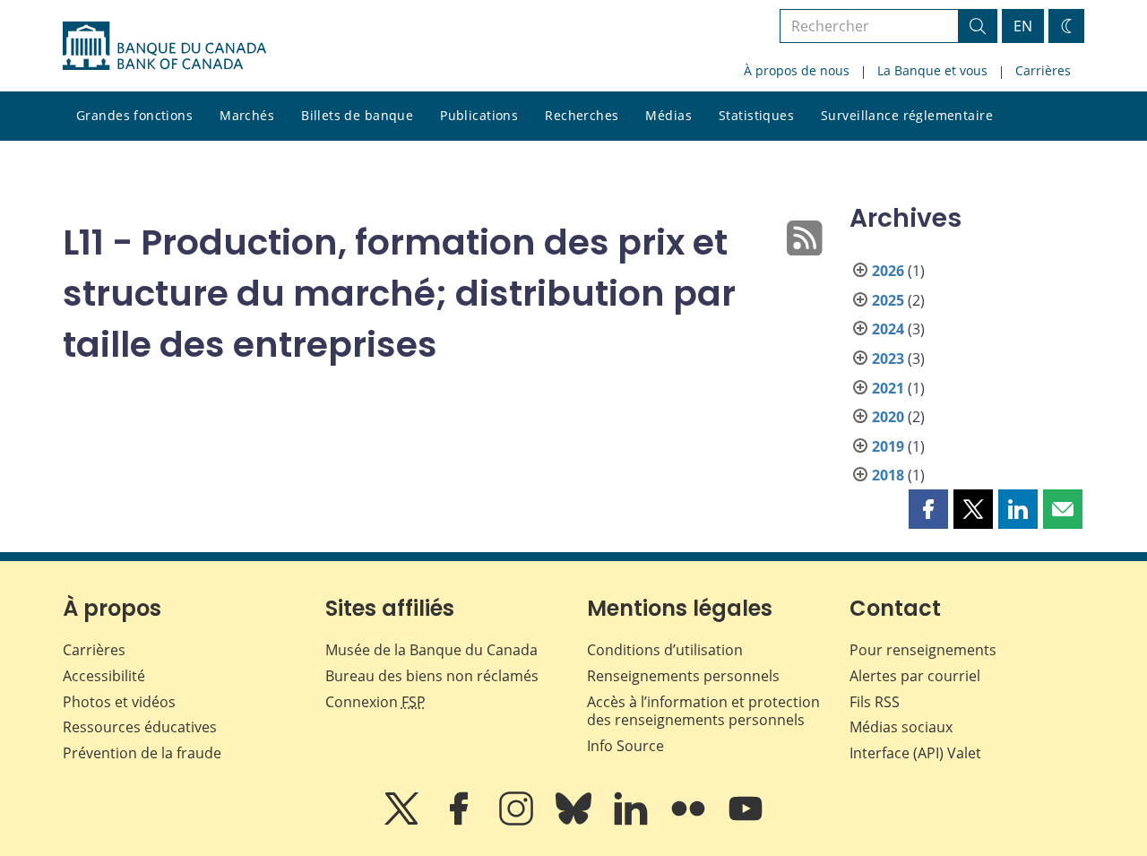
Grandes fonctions (134, 115)
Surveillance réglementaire (907, 115)
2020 (888, 417)
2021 (888, 388)
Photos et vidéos (119, 702)
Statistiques (756, 115)
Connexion (375, 702)
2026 (888, 271)
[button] (928, 509)
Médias (668, 115)
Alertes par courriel (914, 676)
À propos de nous (796, 70)
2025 (888, 300)
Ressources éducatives (140, 727)
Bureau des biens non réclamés (432, 676)
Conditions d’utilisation (665, 650)
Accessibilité (104, 676)
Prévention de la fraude (142, 753)
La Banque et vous (932, 70)
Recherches (581, 115)
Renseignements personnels (683, 676)
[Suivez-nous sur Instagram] (518, 821)
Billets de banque (357, 115)
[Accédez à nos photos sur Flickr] (690, 821)
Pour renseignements (922, 650)
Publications (479, 115)
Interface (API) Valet (915, 753)
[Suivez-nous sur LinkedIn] (632, 821)
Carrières (1043, 70)
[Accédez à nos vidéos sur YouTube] (745, 821)
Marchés (247, 115)
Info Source (625, 746)
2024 (888, 329)
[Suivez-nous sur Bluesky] (575, 821)
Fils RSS (874, 702)
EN (1022, 26)
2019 (888, 446)
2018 (888, 475)
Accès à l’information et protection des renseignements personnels (703, 711)
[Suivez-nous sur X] (403, 821)
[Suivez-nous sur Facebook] (460, 821)
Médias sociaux (901, 727)
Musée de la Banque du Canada (431, 650)
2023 (888, 358)
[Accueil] (164, 46)
